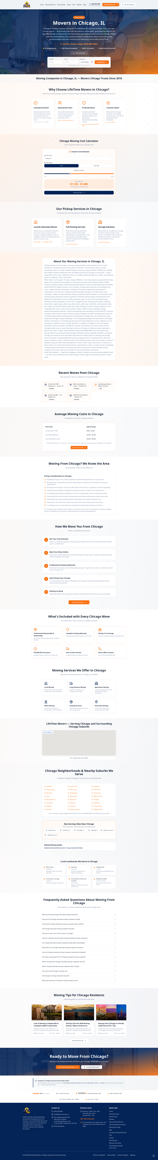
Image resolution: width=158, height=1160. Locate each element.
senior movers (100, 345)
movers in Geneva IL (103, 343)
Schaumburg (97, 806)
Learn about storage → (104, 242)
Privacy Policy (111, 1155)
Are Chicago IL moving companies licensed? (55, 976)
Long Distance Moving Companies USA (73, 1083)
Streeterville (73, 793)
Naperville (73, 799)
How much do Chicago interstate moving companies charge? (61, 919)
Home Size (49, 155)
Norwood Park (50, 799)
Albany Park (73, 796)
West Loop (73, 790)
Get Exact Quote (77, 192)
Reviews (79, 5)
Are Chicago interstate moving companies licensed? (58, 929)
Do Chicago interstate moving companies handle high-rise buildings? (63, 943)
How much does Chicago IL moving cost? (55, 971)
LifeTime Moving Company (117, 1124)
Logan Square (50, 790)
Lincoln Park (73, 786)
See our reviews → (111, 122)
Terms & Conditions (99, 1155)
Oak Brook (49, 803)
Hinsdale (80, 275)
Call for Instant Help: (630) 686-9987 (80, 44)
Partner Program (123, 1155)
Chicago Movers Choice (91, 1083)
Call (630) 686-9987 (92, 1067)
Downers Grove (75, 809)
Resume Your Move (115, 1143)
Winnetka (96, 803)
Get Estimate (113, 1140)
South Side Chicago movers (74, 355)
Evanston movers (56, 340)
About (69, 5)
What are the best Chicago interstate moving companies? (60, 914)
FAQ (73, 5)
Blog (84, 5)
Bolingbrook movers (75, 343)
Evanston (73, 806)
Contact (111, 1138)
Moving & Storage (114, 1127)
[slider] (70, 173)
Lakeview (49, 786)
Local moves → (38, 242)
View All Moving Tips (77, 1040)
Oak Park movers (69, 340)
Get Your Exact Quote (78, 447)
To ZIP (65, 59)
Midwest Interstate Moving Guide (54, 848)
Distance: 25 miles (79, 170)
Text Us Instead (80, 53)
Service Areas (61, 5)
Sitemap (132, 1155)
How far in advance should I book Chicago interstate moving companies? (65, 938)
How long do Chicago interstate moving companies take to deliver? (63, 924)
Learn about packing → (72, 244)
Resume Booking (129, 4)
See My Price (101, 62)
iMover (103, 1083)
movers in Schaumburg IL (93, 338)
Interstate (96, 165)
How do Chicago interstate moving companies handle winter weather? (64, 952)
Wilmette (49, 806)
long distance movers (84, 345)
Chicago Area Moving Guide (117, 1132)
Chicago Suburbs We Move (74, 848)
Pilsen (48, 796)
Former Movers (112, 1148)
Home (42, 5)
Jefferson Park (97, 796)
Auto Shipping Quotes (116, 1146)
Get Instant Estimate (109, 4)
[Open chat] (153, 1155)
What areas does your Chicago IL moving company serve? (60, 980)
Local (61, 165)
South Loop (97, 793)
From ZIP (51, 59)
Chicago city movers (51, 335)
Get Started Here (78, 602)
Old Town (49, 793)
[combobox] (79, 158)
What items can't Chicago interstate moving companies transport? (62, 947)
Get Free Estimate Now (67, 1067)
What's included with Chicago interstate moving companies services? (63, 962)
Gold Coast (96, 790)
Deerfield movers (85, 340)
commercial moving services (66, 345)
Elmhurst (72, 803)
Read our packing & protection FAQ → (90, 125)
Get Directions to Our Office (80, 758)
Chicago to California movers (91, 328)
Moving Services (50, 5)
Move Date (82, 59)
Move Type (49, 162)
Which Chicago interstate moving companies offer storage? (60, 966)
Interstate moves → (48, 242)
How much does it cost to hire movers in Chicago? (57, 933)
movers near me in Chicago (64, 350)
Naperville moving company (74, 338)
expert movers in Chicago (92, 335)
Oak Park (49, 809)
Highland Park (97, 809)
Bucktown (96, 786)
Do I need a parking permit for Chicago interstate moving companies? (64, 957)
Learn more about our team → (66, 120)
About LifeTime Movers (116, 1122)
